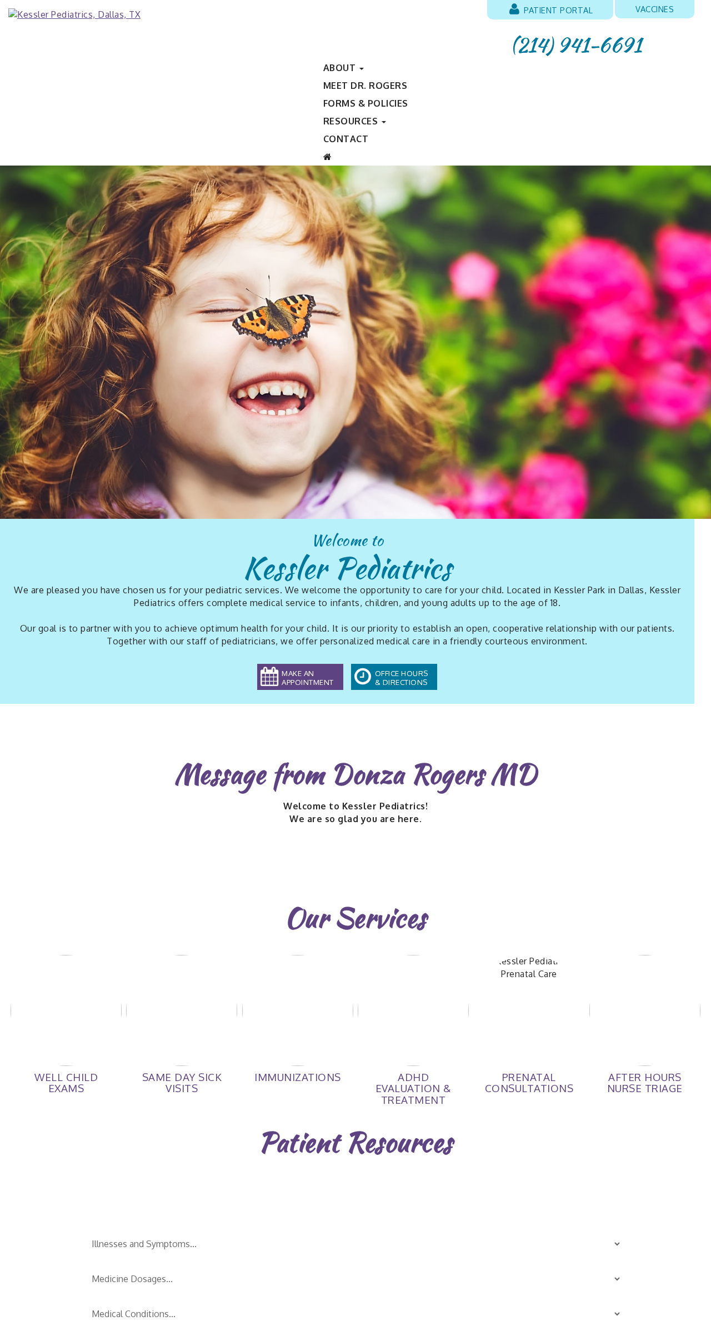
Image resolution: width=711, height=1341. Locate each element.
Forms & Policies (365, 103)
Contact (346, 138)
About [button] (340, 67)
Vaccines (654, 9)
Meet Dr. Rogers (365, 85)
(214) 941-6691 (576, 45)
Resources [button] (351, 121)
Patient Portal (557, 10)
